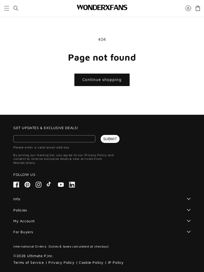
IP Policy (116, 262)
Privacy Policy (61, 262)
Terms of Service (28, 262)
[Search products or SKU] (16, 8)
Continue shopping (102, 79)
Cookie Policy (91, 262)
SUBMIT (110, 139)
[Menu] (6, 8)
